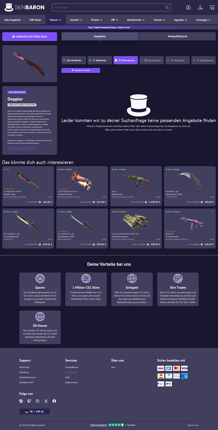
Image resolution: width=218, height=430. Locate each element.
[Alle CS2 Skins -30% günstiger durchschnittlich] (8, 7)
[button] (188, 7)
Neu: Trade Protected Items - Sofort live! (109, 27)
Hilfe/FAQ (24, 367)
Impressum (193, 425)
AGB (67, 377)
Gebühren (24, 372)
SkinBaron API (26, 382)
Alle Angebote (12, 20)
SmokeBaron (71, 367)
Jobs (113, 367)
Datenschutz (71, 382)
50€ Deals (35, 20)
